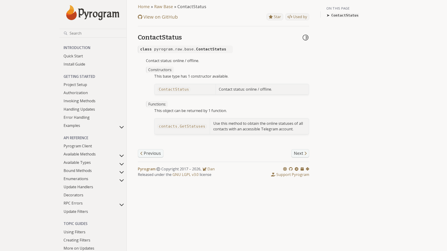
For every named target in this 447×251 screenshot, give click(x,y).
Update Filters (76, 211)
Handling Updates (79, 109)
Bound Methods (78, 170)
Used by (299, 16)
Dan (211, 169)
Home (144, 6)
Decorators (73, 195)
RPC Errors (73, 203)
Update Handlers (78, 186)
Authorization (76, 92)
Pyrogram (147, 169)
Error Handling (77, 117)
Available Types (77, 162)
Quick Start (73, 56)
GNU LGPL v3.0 (186, 174)
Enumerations (76, 178)
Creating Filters (77, 240)
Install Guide (74, 64)
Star (277, 16)
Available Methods (80, 154)
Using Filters (74, 231)
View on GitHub (160, 17)
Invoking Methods (79, 100)
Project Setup (75, 84)
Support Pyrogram (292, 174)
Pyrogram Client (78, 146)
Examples (72, 125)
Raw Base (163, 6)
